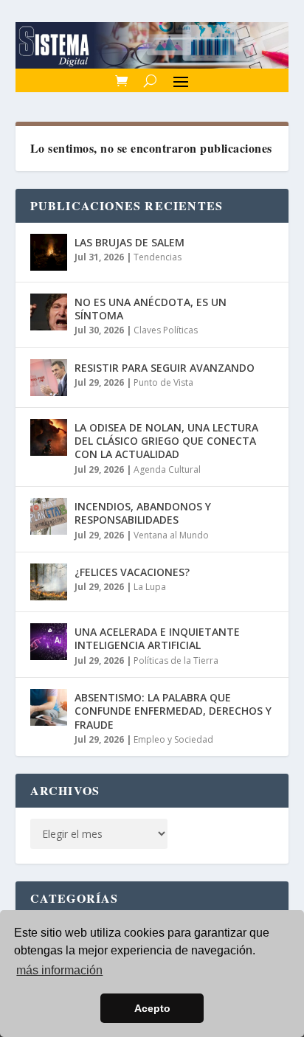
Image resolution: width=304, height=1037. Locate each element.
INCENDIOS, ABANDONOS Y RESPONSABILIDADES (143, 513)
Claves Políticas (166, 330)
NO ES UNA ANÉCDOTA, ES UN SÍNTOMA (151, 308)
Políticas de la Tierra (176, 660)
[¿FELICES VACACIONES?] (48, 581)
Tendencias (158, 257)
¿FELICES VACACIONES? (132, 572)
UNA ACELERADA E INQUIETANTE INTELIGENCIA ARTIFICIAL (157, 638)
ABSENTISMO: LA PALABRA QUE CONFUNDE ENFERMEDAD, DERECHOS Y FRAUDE (173, 710)
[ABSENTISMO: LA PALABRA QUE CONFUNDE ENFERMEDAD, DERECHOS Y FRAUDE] (48, 707)
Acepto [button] (152, 1008)
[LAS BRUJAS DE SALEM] (48, 252)
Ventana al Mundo (171, 535)
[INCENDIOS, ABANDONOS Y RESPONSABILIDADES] (48, 516)
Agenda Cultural (167, 469)
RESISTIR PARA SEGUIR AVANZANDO (165, 368)
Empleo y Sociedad (173, 739)
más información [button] (59, 970)
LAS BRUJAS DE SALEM (129, 242)
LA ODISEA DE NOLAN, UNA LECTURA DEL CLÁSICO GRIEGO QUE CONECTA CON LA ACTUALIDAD (166, 440)
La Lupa (150, 586)
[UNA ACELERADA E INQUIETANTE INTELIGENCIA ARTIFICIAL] (48, 641)
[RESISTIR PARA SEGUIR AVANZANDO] (48, 377)
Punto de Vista (163, 382)
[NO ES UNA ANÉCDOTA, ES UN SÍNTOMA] (48, 312)
